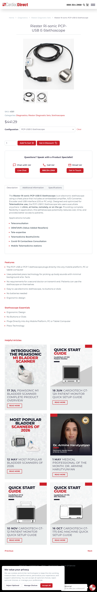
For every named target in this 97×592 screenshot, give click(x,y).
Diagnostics (23, 18)
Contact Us (34, 566)
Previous (9, 551)
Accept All (46, 585)
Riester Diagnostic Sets (41, 18)
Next (90, 551)
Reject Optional (12, 585)
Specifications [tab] (55, 188)
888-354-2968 (74, 5)
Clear (79, 129)
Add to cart (25, 143)
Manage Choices (30, 585)
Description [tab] (12, 188)
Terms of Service (68, 566)
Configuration (11, 129)
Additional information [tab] (33, 188)
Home (11, 18)
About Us (23, 566)
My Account (53, 566)
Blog (44, 566)
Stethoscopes (58, 115)
